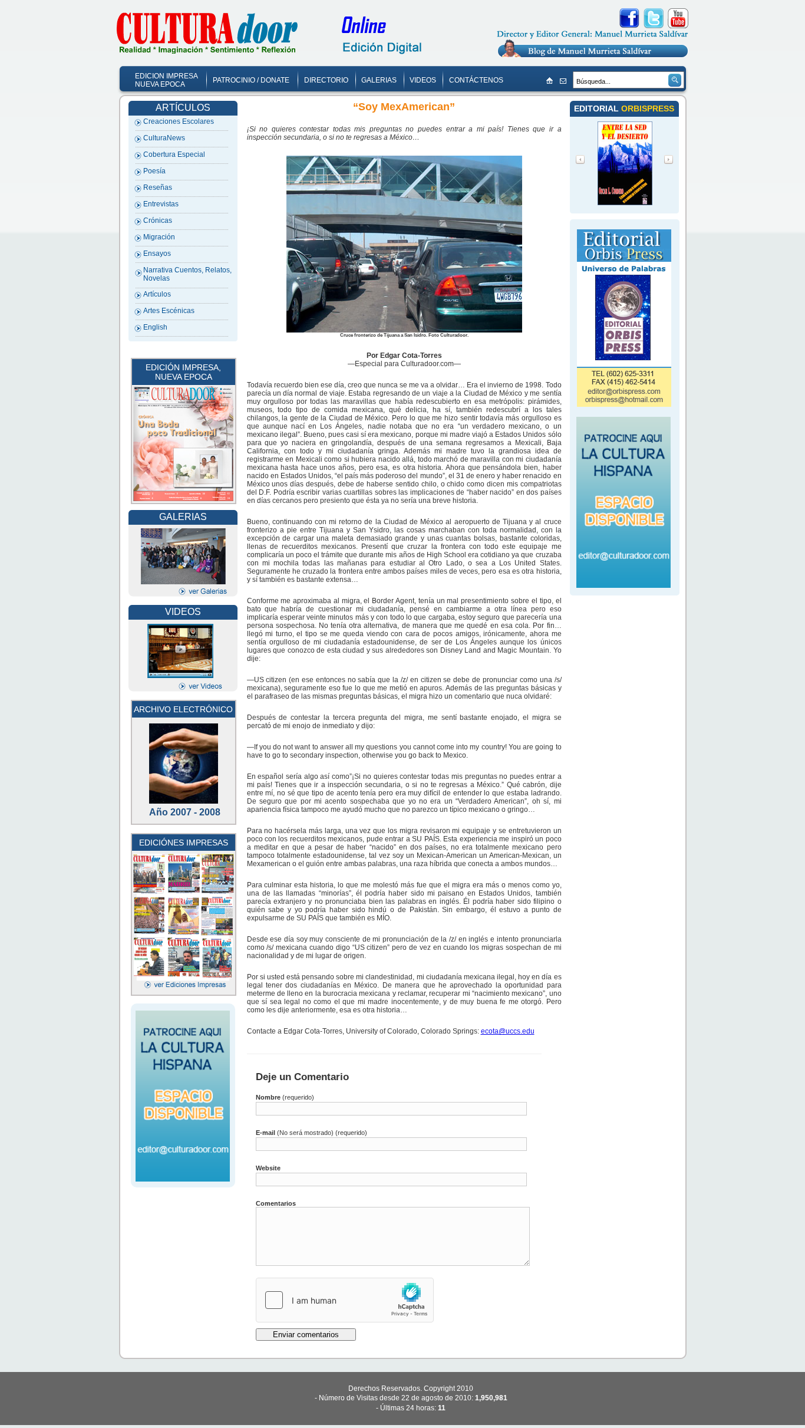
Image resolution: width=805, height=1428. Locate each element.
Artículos (157, 294)
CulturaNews (164, 138)
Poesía (154, 171)
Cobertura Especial (174, 154)
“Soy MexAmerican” (404, 107)
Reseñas (157, 187)
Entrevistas (161, 204)
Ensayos (157, 253)
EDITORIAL (597, 108)
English (155, 327)
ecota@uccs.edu (508, 1031)
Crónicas (157, 220)
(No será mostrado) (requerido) (311, 1132)
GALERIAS (379, 80)
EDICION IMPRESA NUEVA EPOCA (166, 80)
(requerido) (285, 1097)
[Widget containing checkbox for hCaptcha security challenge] (345, 1300)
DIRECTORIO (326, 80)
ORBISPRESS (647, 108)
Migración (159, 237)
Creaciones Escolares (178, 121)
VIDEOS (423, 80)
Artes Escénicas (168, 311)
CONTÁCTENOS (476, 80)
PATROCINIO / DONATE (251, 80)
